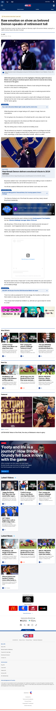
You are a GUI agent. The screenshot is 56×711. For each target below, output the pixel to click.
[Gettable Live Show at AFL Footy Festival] (28, 312)
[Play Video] (28, 152)
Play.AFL (3, 664)
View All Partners (27, 613)
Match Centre (20, 9)
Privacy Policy (29, 640)
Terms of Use (22, 640)
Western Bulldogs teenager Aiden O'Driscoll (22, 220)
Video (3, 9)
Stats (52, 9)
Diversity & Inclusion (5, 654)
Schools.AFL (3, 673)
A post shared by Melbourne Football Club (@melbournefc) (28, 275)
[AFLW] (7, 2)
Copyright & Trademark (28, 703)
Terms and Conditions (28, 699)
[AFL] (2, 2)
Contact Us (3, 657)
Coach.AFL (3, 667)
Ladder (37, 9)
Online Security (28, 705)
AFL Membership (4, 675)
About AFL (3, 646)
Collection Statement (37, 640)
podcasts (6, 429)
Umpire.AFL (3, 670)
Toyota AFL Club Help (5, 652)
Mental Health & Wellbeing (6, 649)
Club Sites (47, 1)
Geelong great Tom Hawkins (41, 218)
